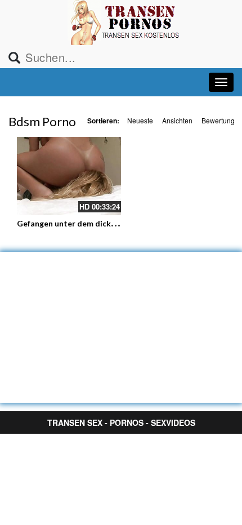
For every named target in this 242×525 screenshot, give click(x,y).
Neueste (140, 120)
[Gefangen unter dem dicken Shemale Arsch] (69, 176)
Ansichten (177, 120)
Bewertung (218, 120)
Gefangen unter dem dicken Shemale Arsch (96, 223)
